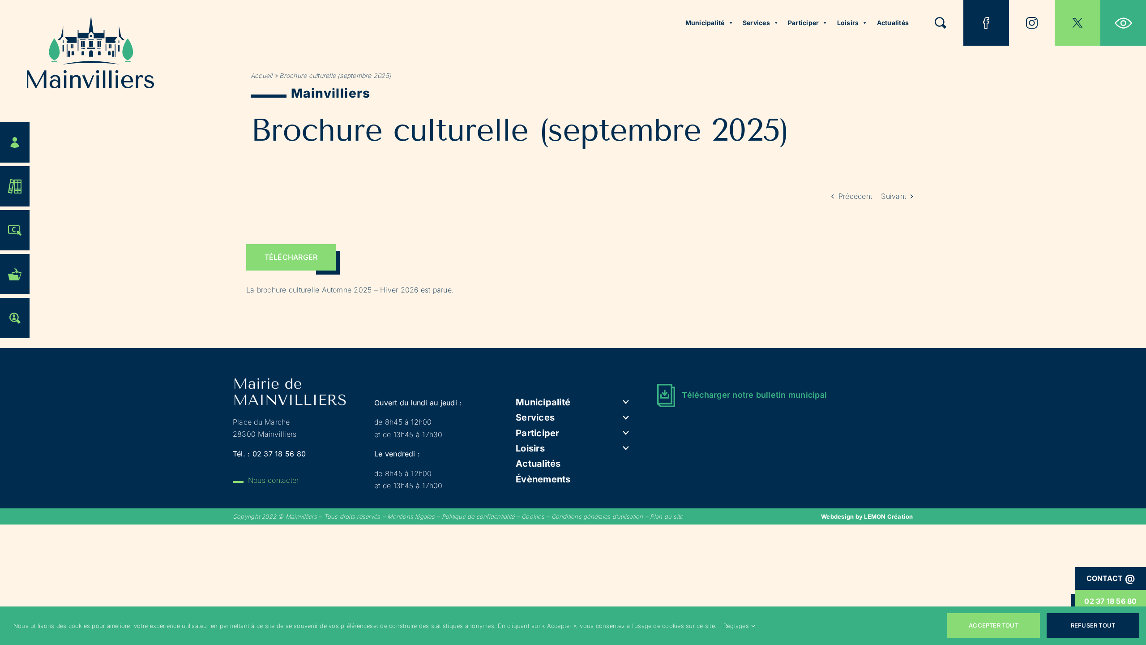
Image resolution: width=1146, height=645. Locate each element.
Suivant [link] (893, 196)
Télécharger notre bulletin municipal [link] (754, 395)
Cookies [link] (533, 516)
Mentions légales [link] (411, 516)
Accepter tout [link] (993, 625)
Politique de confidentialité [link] (478, 516)
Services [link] (756, 22)
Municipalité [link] (705, 22)
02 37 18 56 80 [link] (1110, 601)
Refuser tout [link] (1093, 625)
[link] (1123, 23)
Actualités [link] (893, 22)
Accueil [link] (262, 75)
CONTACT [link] (1110, 578)
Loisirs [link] (848, 22)
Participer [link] (803, 22)
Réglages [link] (736, 625)
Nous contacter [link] (273, 480)
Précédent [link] (855, 196)
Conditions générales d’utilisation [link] (597, 516)
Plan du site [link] (666, 516)
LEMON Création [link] (888, 516)
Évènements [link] (543, 479)
